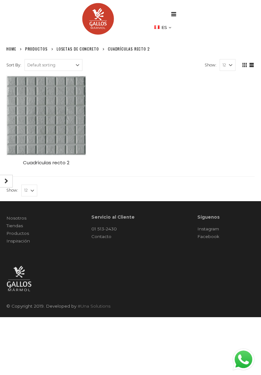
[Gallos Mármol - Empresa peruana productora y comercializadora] (98, 19)
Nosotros (16, 218)
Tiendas (14, 225)
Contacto (101, 236)
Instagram (208, 228)
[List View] (252, 64)
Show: (210, 65)
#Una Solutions (94, 306)
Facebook (208, 236)
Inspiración (18, 240)
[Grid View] (245, 64)
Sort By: (13, 65)
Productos (17, 233)
